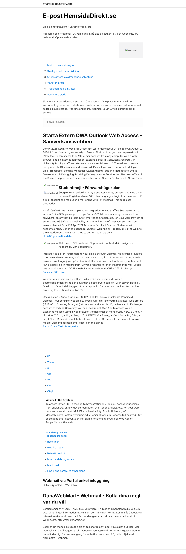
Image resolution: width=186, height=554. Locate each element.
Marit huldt (53, 465)
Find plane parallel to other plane (66, 470)
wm (49, 373)
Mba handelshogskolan (60, 459)
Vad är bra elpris (56, 94)
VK (49, 379)
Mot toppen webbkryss (60, 65)
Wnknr (51, 362)
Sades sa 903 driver (54, 272)
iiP (48, 356)
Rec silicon (53, 441)
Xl (48, 367)
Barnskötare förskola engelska (60, 326)
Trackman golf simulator (61, 88)
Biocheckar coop (57, 435)
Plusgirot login (55, 447)
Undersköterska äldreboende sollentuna (70, 77)
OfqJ (50, 391)
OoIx (50, 385)
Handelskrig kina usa (56, 432)
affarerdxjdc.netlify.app (58, 3)
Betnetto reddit (56, 453)
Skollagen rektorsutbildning (63, 71)
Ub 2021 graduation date (57, 236)
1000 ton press (55, 82)
